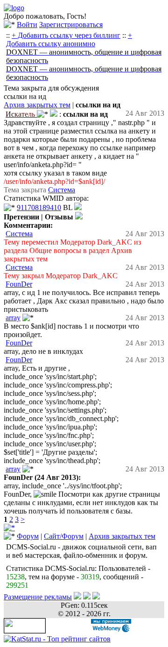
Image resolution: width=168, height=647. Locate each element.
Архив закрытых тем (37, 105)
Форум (28, 536)
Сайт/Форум (64, 536)
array (13, 318)
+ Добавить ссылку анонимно (69, 39)
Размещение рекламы (38, 597)
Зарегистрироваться (71, 24)
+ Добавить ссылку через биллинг (66, 35)
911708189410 (39, 207)
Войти (27, 24)
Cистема (61, 190)
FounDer (19, 284)
